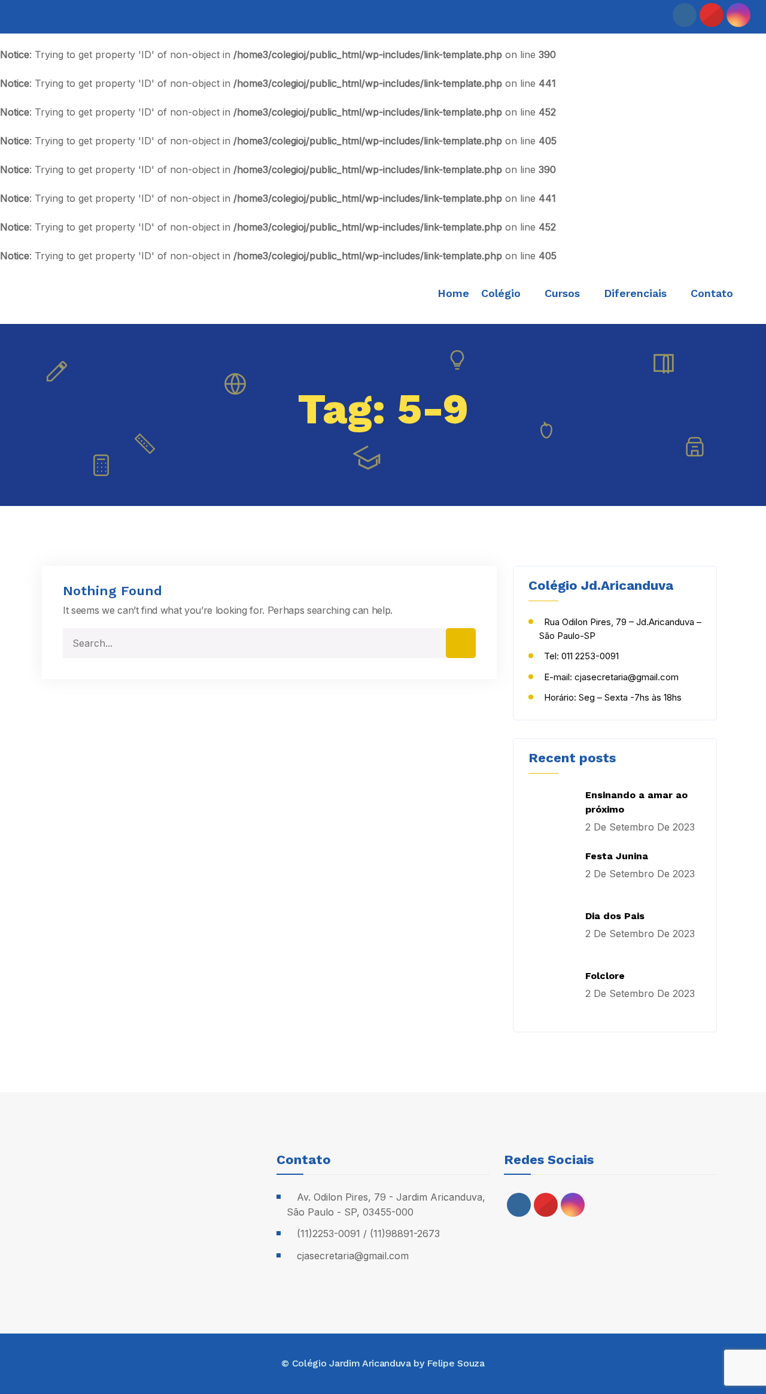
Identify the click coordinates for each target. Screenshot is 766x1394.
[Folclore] (552, 993)
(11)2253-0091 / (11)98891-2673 (368, 1234)
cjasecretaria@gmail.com (353, 1256)
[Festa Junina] (552, 873)
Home (453, 293)
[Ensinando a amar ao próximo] (552, 812)
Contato (712, 293)
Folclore (605, 975)
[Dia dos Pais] (552, 933)
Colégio (501, 293)
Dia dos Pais (615, 916)
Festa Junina (616, 856)
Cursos (562, 293)
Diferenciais (635, 293)
